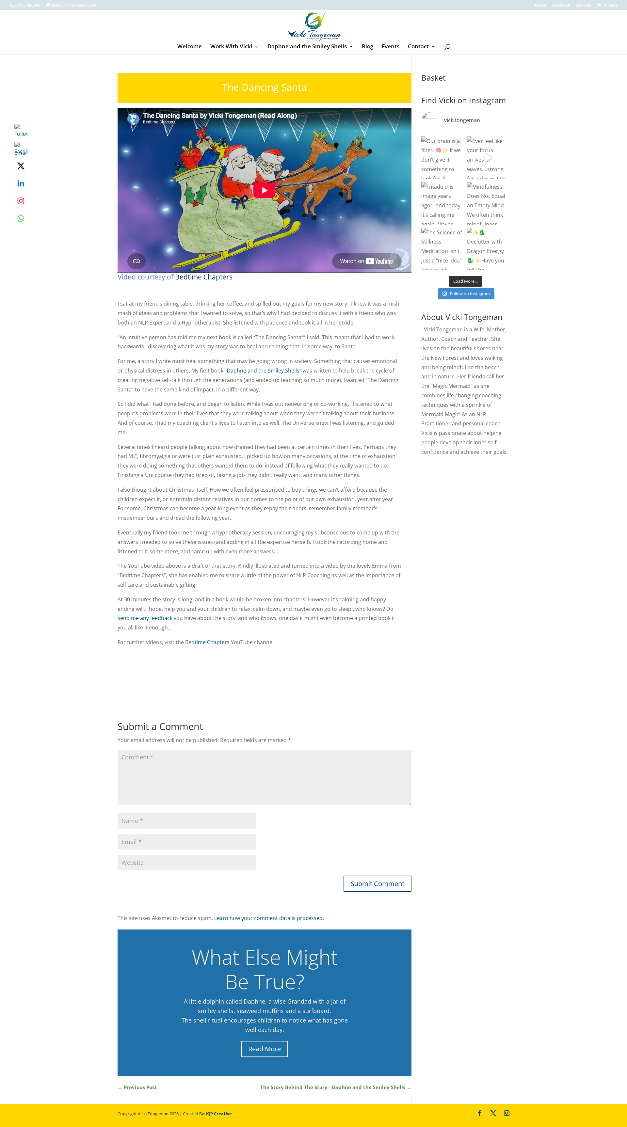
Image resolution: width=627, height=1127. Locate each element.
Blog (367, 47)
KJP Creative (219, 1114)
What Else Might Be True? (265, 969)
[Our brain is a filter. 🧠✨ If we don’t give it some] (442, 157)
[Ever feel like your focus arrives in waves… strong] (488, 157)
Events (390, 47)
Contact (418, 47)
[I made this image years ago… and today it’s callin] (442, 203)
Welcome (189, 47)
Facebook (561, 5)
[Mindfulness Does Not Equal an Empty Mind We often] (488, 203)
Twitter (540, 5)
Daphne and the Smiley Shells (307, 47)
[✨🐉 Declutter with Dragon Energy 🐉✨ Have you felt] (488, 249)
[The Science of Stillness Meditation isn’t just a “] (442, 249)
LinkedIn (583, 5)
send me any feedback (145, 618)
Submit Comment (377, 883)
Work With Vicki (231, 47)
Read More (264, 1048)
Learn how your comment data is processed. (269, 918)
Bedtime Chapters (204, 276)
